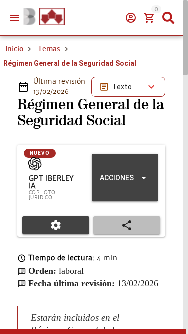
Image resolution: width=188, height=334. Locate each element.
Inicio (14, 48)
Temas (49, 48)
